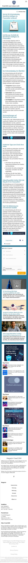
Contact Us (14, 546)
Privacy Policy (14, 554)
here (27, 561)
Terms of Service (14, 550)
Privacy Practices (9, 240)
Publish (22, 273)
